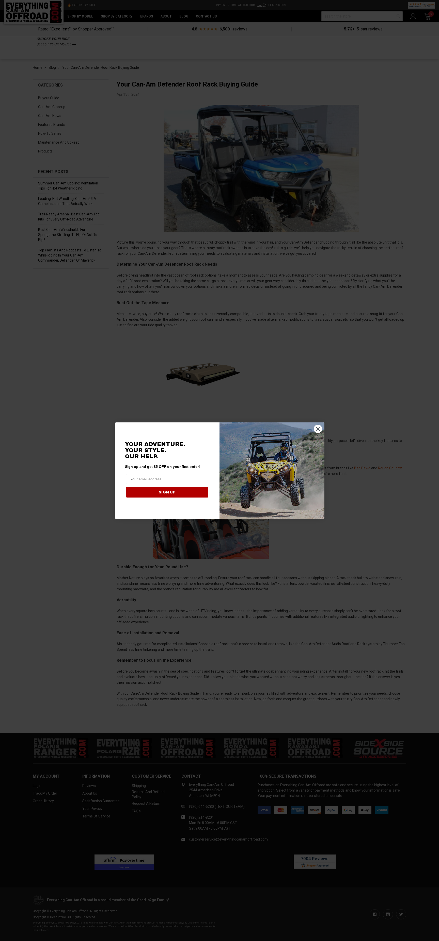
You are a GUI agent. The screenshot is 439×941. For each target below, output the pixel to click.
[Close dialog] (317, 428)
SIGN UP (167, 492)
